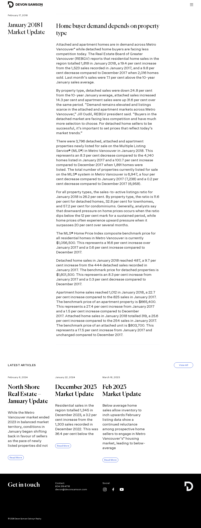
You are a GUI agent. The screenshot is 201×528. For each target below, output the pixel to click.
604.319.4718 (62, 486)
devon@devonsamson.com (71, 489)
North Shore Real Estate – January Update (28, 394)
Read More (16, 457)
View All (183, 365)
